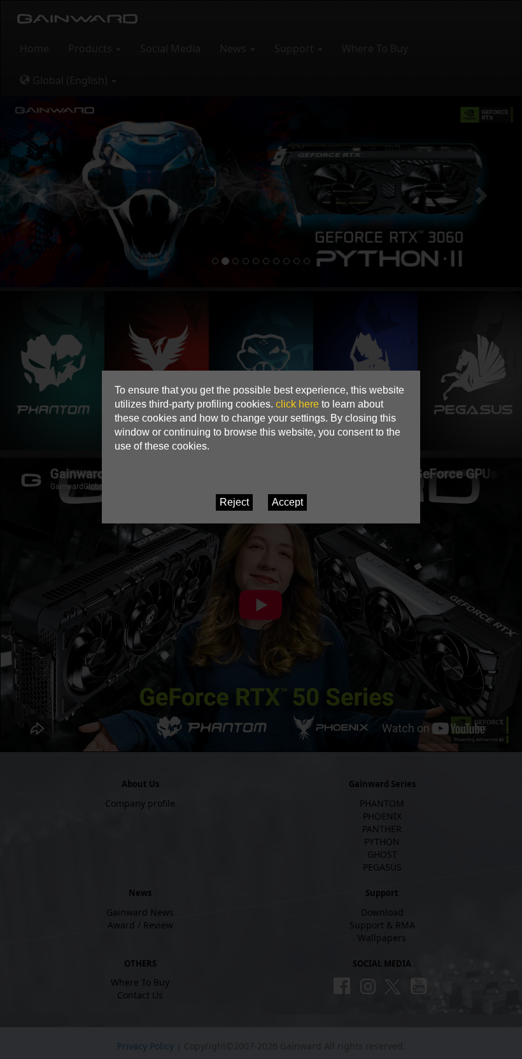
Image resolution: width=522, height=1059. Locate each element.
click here (297, 404)
